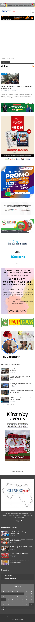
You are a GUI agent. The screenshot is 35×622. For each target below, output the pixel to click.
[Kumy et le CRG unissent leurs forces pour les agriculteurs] (5, 385)
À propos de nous (8, 575)
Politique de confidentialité (10, 578)
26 (13, 604)
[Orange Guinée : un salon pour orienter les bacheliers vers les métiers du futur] (5, 371)
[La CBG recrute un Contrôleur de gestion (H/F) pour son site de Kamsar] (5, 400)
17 (3, 602)
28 (22, 604)
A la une (4, 73)
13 (17, 599)
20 (17, 602)
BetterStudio (21, 619)
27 (17, 604)
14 (22, 599)
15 (26, 599)
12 (13, 599)
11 (8, 599)
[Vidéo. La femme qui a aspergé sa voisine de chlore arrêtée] (10, 78)
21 (22, 602)
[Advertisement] (17, 38)
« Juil (2, 609)
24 (3, 604)
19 (13, 602)
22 (26, 602)
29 (26, 604)
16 (31, 599)
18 (8, 602)
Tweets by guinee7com (17, 471)
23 (31, 602)
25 (8, 604)
